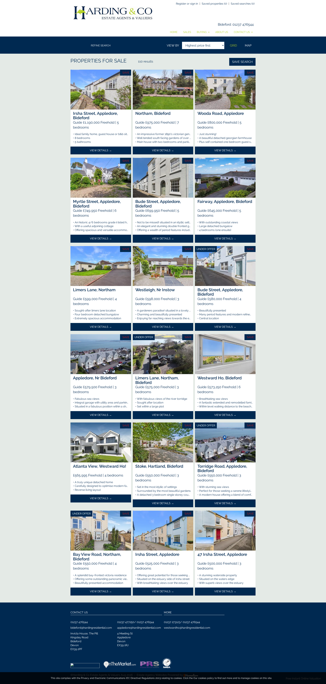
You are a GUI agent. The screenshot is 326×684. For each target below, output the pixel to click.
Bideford (224, 24)
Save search (242, 62)
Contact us (242, 32)
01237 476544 (243, 24)
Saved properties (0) (214, 3)
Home (173, 32)
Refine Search (101, 45)
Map (248, 45)
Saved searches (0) (243, 3)
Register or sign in (187, 3)
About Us (221, 32)
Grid (233, 45)
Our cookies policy (204, 678)
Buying (202, 32)
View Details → (101, 150)
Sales (187, 32)
